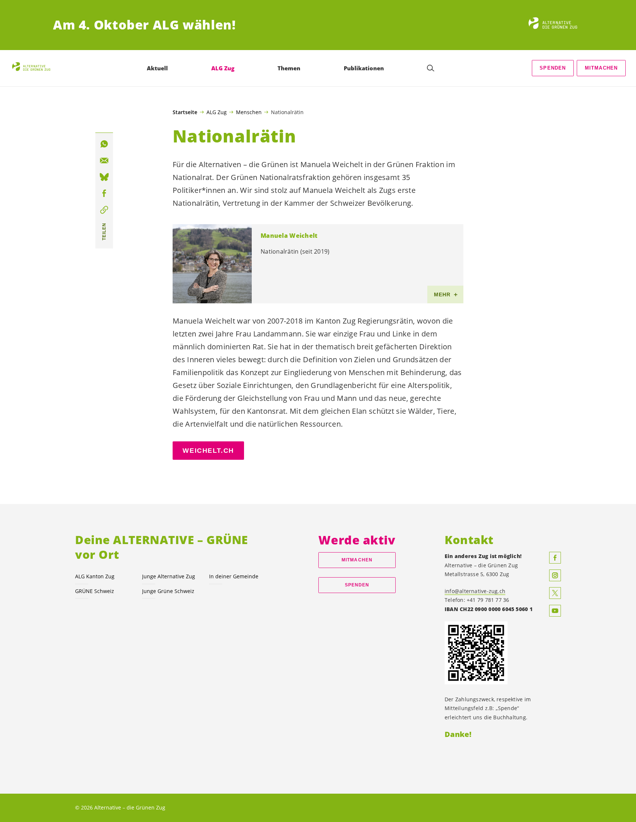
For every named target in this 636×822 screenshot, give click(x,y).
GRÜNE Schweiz (94, 591)
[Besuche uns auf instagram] (555, 575)
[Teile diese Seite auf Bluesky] (104, 177)
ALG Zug (216, 112)
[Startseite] (556, 25)
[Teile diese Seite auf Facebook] (104, 193)
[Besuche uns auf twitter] (555, 593)
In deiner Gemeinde (233, 576)
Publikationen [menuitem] (364, 68)
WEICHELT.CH (208, 450)
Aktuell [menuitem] (157, 68)
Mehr (442, 294)
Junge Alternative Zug (168, 576)
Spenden (553, 68)
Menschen (249, 112)
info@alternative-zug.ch (475, 591)
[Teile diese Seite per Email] (104, 160)
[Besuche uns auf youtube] (555, 611)
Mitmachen (601, 68)
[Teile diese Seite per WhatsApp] (104, 144)
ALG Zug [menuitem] (222, 68)
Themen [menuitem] (289, 68)
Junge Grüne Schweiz (168, 591)
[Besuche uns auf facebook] (555, 558)
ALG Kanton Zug (94, 576)
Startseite (185, 112)
